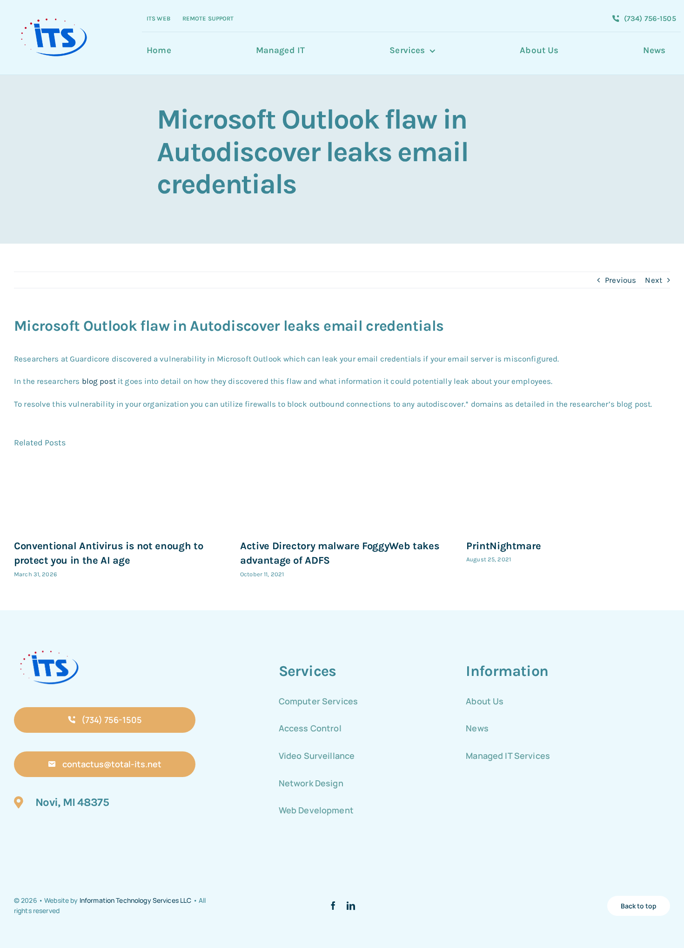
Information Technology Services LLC (136, 900)
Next (653, 280)
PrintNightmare (503, 546)
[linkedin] (351, 905)
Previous (620, 280)
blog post (99, 381)
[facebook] (333, 905)
